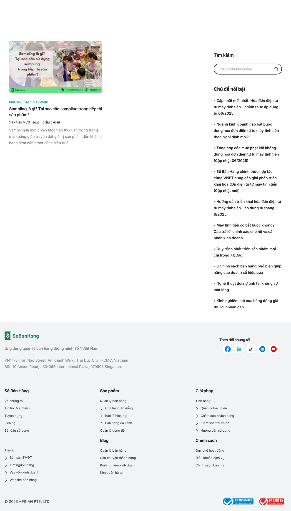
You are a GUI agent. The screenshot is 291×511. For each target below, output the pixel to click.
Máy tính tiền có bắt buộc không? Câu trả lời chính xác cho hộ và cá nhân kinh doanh (244, 231)
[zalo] (239, 348)
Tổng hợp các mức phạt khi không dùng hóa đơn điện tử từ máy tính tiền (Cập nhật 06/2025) (246, 154)
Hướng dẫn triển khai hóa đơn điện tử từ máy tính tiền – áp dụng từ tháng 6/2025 (247, 207)
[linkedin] (262, 348)
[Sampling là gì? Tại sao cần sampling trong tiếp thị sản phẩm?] (55, 67)
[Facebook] (227, 348)
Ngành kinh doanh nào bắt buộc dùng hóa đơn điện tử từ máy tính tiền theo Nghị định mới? (246, 130)
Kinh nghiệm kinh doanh (28, 101)
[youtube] (273, 348)
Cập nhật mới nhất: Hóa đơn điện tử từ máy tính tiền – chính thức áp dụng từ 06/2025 (246, 107)
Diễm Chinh (51, 122)
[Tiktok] (250, 348)
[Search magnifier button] (276, 69)
